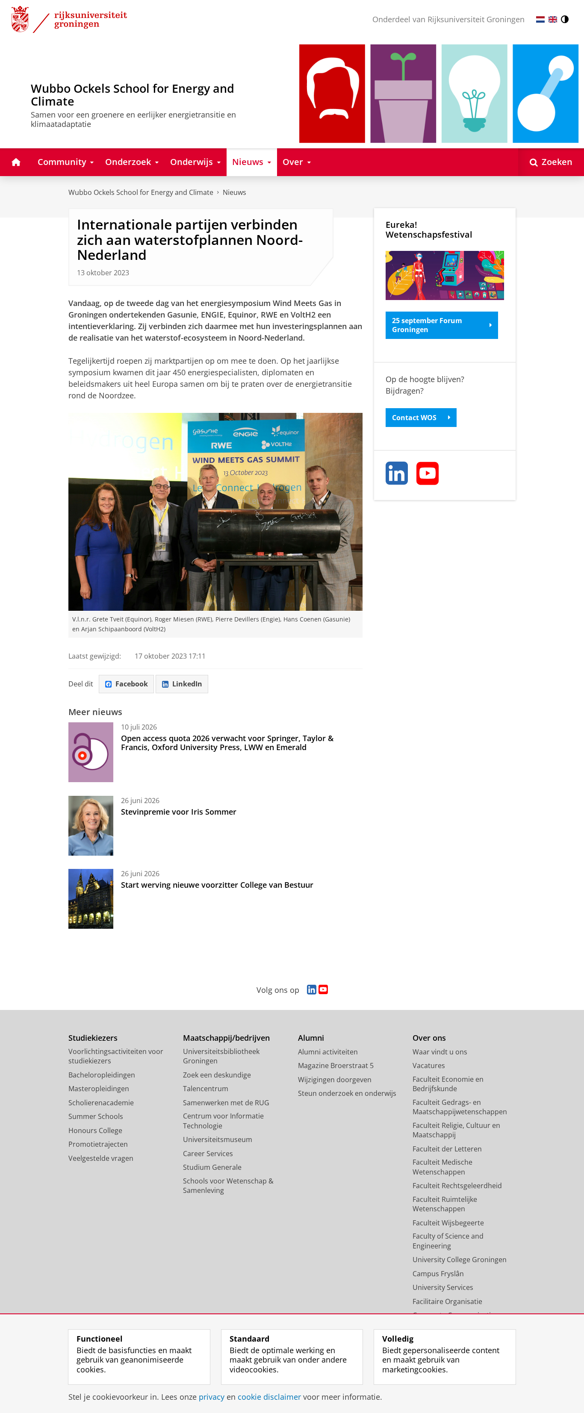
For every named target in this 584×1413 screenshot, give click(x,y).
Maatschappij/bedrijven (226, 1038)
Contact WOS (414, 417)
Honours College (95, 1130)
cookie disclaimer (269, 1397)
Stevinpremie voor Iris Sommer (178, 811)
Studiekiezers (93, 1038)
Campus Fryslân (438, 1273)
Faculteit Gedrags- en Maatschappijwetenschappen (460, 1107)
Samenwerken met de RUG (226, 1102)
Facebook (131, 684)
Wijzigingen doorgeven (335, 1079)
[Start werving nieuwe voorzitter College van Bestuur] (90, 899)
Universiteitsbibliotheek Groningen (221, 1056)
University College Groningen (460, 1259)
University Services (443, 1287)
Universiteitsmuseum (217, 1139)
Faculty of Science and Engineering (448, 1241)
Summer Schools (95, 1116)
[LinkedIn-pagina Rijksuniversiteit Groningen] (311, 990)
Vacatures (429, 1065)
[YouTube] (427, 473)
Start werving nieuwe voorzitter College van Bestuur (217, 884)
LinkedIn (187, 684)
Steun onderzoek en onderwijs (347, 1093)
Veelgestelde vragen (100, 1158)
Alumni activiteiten (328, 1052)
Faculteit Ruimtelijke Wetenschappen (445, 1204)
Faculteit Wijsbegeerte (448, 1223)
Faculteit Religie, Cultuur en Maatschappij (456, 1130)
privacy (211, 1397)
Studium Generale (212, 1167)
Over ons (429, 1038)
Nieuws (234, 192)
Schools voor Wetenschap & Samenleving (228, 1185)
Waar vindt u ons (440, 1052)
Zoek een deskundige (217, 1075)
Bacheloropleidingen (101, 1075)
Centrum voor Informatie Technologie (223, 1120)
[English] (553, 19)
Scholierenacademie (101, 1102)
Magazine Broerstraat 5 (336, 1065)
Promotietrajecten (98, 1144)
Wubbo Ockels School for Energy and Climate (140, 192)
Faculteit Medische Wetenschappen (442, 1167)
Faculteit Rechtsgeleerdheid (457, 1185)
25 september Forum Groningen (427, 325)
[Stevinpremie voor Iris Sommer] (90, 826)
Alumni (311, 1038)
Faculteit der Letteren (447, 1149)
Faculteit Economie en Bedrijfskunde (448, 1084)
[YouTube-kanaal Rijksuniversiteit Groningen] (323, 990)
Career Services (208, 1153)
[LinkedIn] (397, 473)
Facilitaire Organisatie (447, 1301)
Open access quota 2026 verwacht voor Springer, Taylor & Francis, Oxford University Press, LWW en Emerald (227, 742)
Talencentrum (205, 1088)
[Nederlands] (540, 19)
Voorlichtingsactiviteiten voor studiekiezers (115, 1056)
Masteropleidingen (98, 1088)
